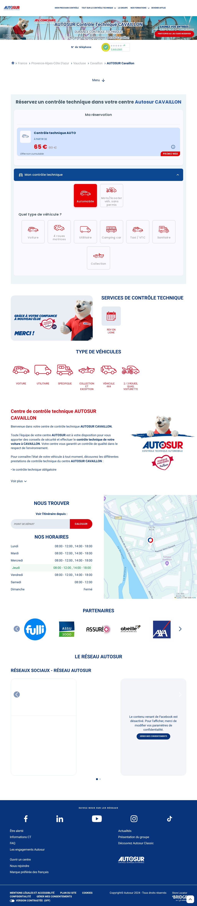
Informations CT (20, 837)
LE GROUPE (123, 8)
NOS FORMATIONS (138, 8)
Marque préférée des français (29, 872)
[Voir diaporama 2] (100, 779)
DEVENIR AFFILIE (158, 8)
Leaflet (178, 598)
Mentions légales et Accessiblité (32, 893)
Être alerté (16, 831)
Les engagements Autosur (27, 849)
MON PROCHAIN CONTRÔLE (67, 8)
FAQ (12, 843)
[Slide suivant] (180, 629)
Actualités (124, 831)
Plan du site (68, 893)
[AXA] (162, 629)
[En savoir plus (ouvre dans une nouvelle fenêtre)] (52, 318)
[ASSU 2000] (67, 629)
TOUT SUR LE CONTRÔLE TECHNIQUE (97, 8)
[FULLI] (35, 629)
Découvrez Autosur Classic (136, 843)
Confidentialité (20, 897)
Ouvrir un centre (20, 859)
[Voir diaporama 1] (97, 779)
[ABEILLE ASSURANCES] (130, 629)
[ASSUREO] (98, 629)
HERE (194, 598)
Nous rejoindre (19, 866)
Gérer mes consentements (153, 736)
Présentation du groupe (133, 837)
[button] (150, 537)
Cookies (87, 893)
